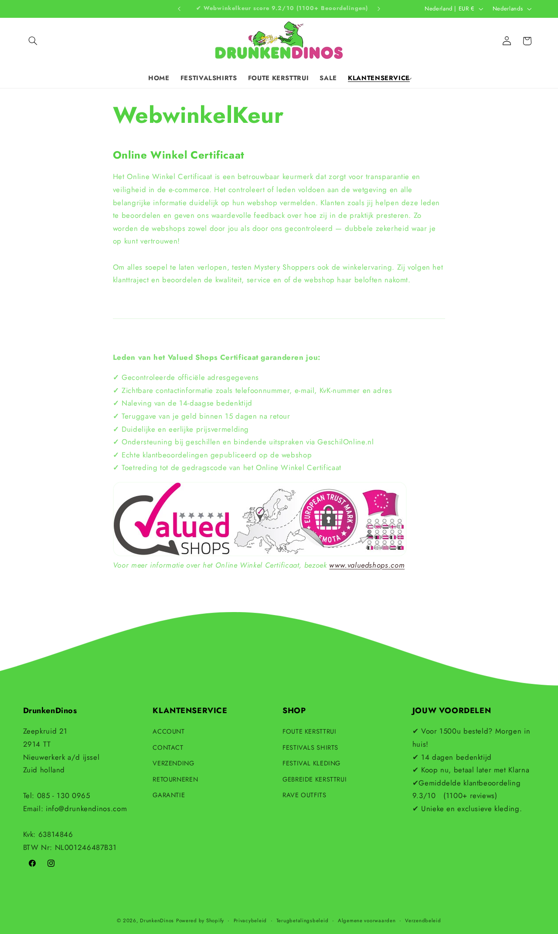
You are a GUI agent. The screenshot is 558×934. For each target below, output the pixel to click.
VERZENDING (173, 763)
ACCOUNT (168, 731)
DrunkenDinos (157, 920)
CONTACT (168, 747)
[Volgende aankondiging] (378, 8)
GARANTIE (169, 795)
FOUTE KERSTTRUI (309, 731)
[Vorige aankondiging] (179, 8)
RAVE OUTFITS (304, 795)
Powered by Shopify (200, 920)
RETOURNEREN (175, 779)
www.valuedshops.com (367, 565)
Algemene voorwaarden (367, 920)
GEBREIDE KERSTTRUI (314, 779)
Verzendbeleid (423, 920)
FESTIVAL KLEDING (311, 763)
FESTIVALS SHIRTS (310, 747)
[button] (33, 41)
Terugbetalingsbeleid (302, 920)
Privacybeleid (250, 920)
